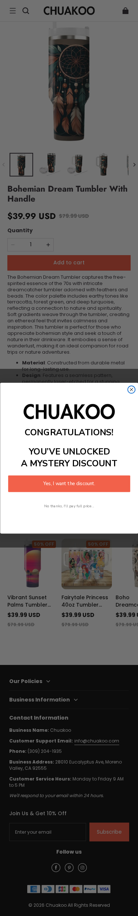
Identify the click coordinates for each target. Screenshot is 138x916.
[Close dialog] (131, 389)
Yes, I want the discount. (69, 483)
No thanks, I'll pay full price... (69, 505)
